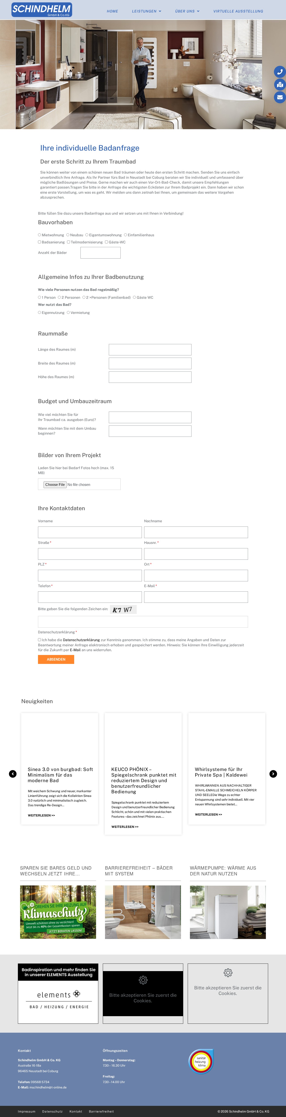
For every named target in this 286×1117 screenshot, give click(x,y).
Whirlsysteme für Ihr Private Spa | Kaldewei (221, 772)
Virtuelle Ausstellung (238, 11)
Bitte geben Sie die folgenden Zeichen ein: (73, 609)
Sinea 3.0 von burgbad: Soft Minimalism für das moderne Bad (60, 775)
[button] (280, 72)
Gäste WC (145, 297)
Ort (146, 564)
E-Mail (149, 586)
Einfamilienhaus (141, 235)
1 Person (49, 297)
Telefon (44, 586)
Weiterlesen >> (41, 815)
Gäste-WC (117, 242)
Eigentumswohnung (105, 235)
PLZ (41, 564)
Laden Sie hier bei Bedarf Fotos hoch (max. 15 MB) (76, 470)
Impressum (27, 1111)
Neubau (76, 235)
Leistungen (144, 11)
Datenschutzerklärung (56, 632)
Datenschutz (52, 1111)
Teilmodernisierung (87, 242)
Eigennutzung (53, 313)
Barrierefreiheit (101, 1111)
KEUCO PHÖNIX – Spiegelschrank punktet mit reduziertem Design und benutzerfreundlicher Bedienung (144, 781)
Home (112, 11)
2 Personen (71, 297)
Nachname (153, 521)
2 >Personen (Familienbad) (108, 297)
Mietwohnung (53, 235)
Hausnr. (150, 543)
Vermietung (80, 313)
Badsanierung (53, 242)
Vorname (45, 521)
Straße (43, 543)
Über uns (185, 11)
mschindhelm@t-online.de (48, 1087)
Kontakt (75, 1111)
